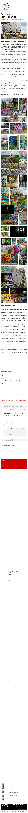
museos (2, 396)
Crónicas (3, 465)
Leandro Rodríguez (13, 19)
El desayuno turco (12, 787)
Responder (24, 413)
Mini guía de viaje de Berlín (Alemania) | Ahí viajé (15, 409)
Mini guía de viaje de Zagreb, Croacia (16, 795)
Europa (8, 394)
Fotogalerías (24, 19)
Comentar (23, 454)
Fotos (11, 394)
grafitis (17, 394)
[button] (10, 104)
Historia (24, 394)
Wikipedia (5, 371)
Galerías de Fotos (5, 462)
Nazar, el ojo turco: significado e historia (17, 783)
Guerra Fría (21, 394)
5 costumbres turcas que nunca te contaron (17, 798)
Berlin (20, 19)
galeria (14, 394)
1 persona (11, 425)
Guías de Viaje (4, 460)
